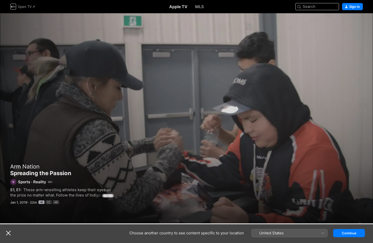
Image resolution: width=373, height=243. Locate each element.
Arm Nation (25, 166)
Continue (349, 233)
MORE (108, 196)
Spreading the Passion (186, 118)
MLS (199, 6)
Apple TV (178, 6)
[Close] (8, 233)
